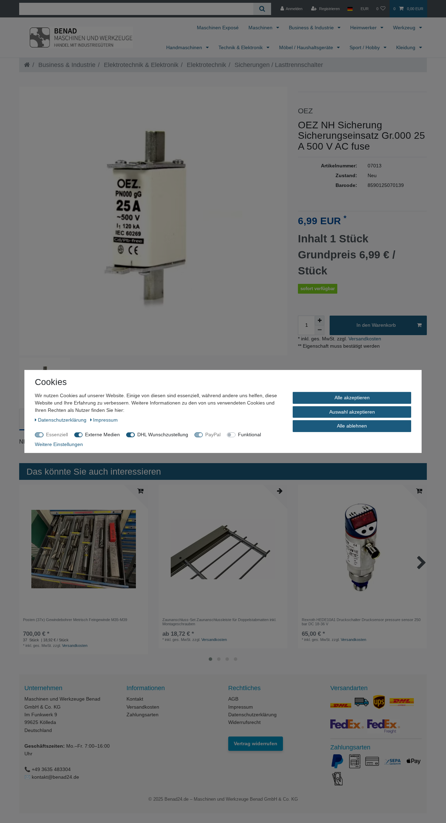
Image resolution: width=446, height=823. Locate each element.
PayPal (213, 434)
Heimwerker (364, 27)
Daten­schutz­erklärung (63, 420)
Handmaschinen (184, 47)
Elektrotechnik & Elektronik (140, 64)
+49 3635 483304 (51, 769)
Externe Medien (102, 434)
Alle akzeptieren (352, 397)
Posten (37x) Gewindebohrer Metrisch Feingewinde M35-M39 (75, 620)
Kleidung (406, 47)
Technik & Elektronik (241, 47)
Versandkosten (364, 338)
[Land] (350, 8)
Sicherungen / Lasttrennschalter (278, 64)
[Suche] (262, 9)
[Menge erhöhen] (319, 320)
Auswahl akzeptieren (352, 411)
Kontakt (134, 699)
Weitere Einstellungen (59, 444)
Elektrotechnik (205, 64)
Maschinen (261, 27)
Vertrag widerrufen (255, 743)
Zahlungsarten (142, 714)
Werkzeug (405, 27)
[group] (83, 549)
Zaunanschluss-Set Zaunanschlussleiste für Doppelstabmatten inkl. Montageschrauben (219, 622)
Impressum (240, 707)
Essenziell (57, 434)
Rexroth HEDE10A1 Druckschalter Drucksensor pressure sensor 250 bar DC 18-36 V (361, 622)
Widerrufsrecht (244, 722)
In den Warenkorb (376, 325)
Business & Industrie (312, 27)
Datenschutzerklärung (252, 714)
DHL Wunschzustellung (162, 434)
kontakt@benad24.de (55, 777)
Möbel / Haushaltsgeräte (306, 47)
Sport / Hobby (365, 47)
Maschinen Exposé (218, 27)
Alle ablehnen (352, 426)
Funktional (249, 434)
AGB (233, 699)
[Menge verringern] (319, 330)
